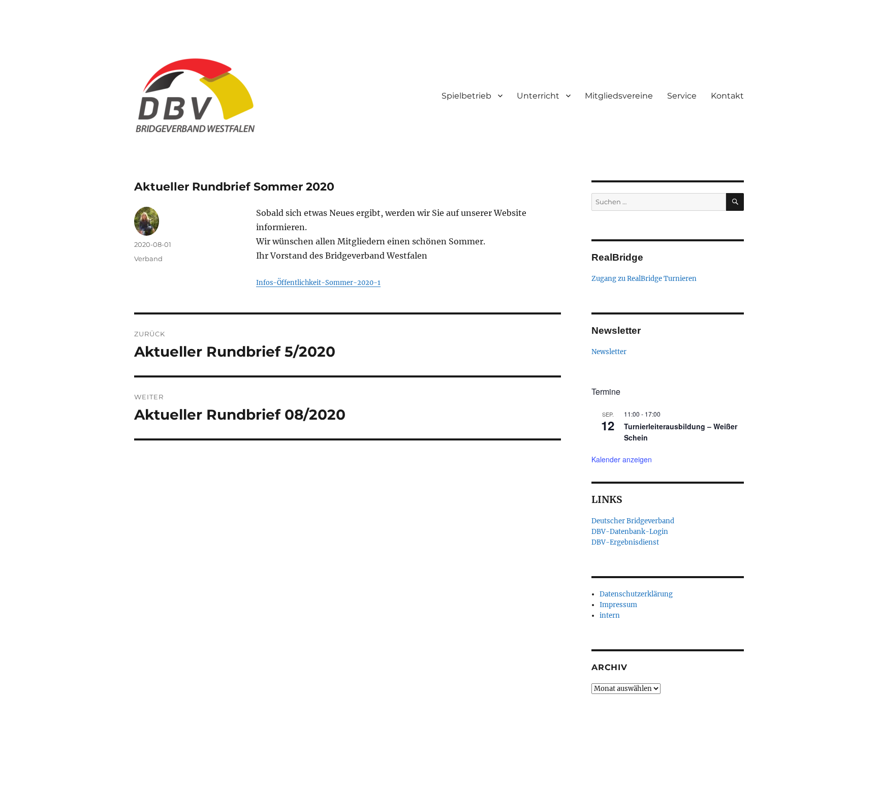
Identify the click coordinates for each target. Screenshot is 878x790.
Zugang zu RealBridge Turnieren (644, 278)
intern (610, 615)
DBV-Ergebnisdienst (625, 542)
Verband (148, 259)
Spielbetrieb (466, 96)
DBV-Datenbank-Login (629, 531)
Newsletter (608, 351)
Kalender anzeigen (621, 459)
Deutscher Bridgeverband (632, 521)
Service (682, 96)
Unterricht (538, 96)
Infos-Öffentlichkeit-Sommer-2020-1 (318, 282)
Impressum (618, 605)
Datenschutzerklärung (636, 594)
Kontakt (727, 96)
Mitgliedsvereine (619, 96)
